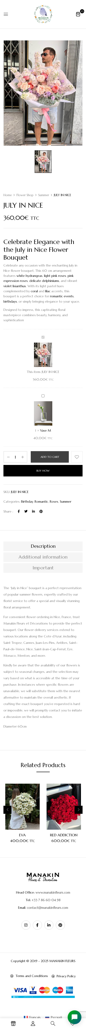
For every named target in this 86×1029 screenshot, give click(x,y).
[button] (78, 14)
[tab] (43, 546)
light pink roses (55, 276)
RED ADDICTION (64, 835)
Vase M (45, 430)
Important (43, 568)
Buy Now (43, 470)
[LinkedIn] (33, 511)
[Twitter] (26, 511)
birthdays (10, 301)
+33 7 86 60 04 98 (46, 900)
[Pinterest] (41, 511)
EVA (22, 835)
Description (43, 546)
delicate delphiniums (43, 281)
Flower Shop (25, 195)
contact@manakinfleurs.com (47, 908)
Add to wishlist (77, 457)
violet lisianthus (14, 286)
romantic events (62, 296)
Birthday (27, 501)
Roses (54, 501)
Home (7, 195)
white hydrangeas (29, 276)
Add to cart (50, 457)
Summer (43, 195)
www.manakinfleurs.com (53, 892)
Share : (8, 511)
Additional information (43, 557)
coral (34, 291)
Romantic (41, 501)
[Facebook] (19, 511)
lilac (47, 291)
